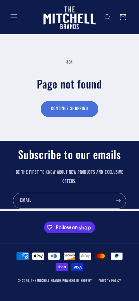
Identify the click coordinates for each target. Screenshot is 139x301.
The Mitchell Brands (46, 281)
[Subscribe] (118, 201)
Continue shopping (69, 109)
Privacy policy (110, 281)
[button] (13, 17)
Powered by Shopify (77, 281)
